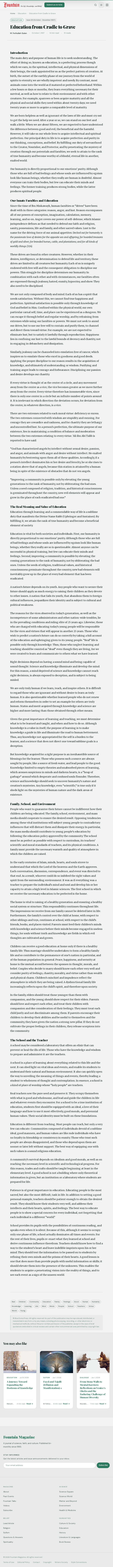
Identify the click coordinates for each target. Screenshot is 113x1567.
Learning (28, 1306)
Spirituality (8, 1542)
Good (76, 1302)
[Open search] (95, 5)
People (61, 1306)
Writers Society (61, 1562)
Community (34, 1302)
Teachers (81, 1306)
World (14, 1311)
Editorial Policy (24, 1562)
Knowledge (16, 1306)
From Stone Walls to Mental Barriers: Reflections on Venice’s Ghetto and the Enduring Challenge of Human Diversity (92, 1389)
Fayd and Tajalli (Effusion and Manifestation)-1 (52, 1384)
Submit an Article (54, 5)
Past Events (8, 1496)
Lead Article (8, 1523)
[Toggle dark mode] (101, 5)
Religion (6, 1528)
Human (85, 1302)
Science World (65, 1496)
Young (22, 1311)
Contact (36, 1562)
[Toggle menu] (107, 5)
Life (36, 1306)
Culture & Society (67, 1523)
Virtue (91, 1306)
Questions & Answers (13, 1537)
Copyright (47, 1562)
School (70, 1306)
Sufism (6, 1532)
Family (57, 1302)
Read (28, 1404)
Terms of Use (8, 1562)
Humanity (95, 1302)
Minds (52, 1306)
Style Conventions (79, 1562)
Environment (65, 1505)
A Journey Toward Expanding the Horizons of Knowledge (20, 1384)
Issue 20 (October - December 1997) (40, 20)
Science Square (66, 1491)
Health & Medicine (67, 1510)
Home (12, 13)
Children (22, 1302)
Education (47, 1302)
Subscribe (103, 1465)
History (62, 1532)
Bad (13, 1302)
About (6, 1491)
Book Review (65, 1542)
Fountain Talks (9, 1501)
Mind (44, 1306)
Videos (6, 1505)
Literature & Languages (69, 1537)
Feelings (67, 1302)
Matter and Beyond (68, 1501)
